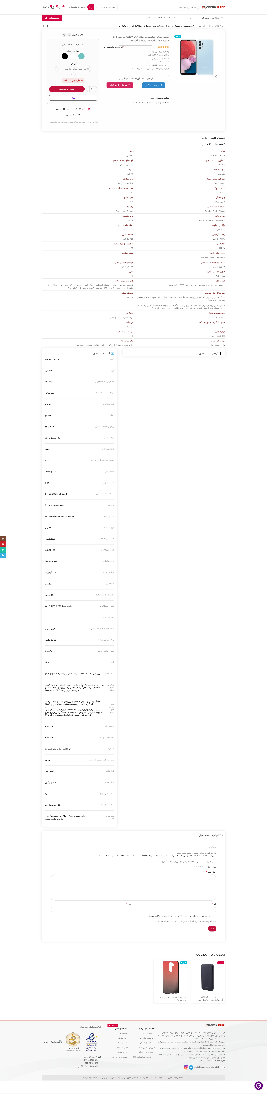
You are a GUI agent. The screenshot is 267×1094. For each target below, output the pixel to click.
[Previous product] (50, 26)
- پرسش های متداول (146, 1052)
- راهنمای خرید (149, 1033)
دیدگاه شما (211, 871)
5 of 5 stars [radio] (194, 867)
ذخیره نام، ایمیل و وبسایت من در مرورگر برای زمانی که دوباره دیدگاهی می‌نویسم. (179, 916)
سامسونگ (149, 102)
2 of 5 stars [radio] (200, 867)
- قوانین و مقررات (147, 1038)
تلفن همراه (201, 26)
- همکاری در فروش (120, 1057)
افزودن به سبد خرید (66, 89)
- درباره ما (124, 1033)
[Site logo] (213, 7)
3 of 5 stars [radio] (198, 867)
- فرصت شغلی (121, 1047)
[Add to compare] (73, 97)
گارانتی (73, 63)
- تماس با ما (123, 1042)
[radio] (81, 56)
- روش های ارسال (147, 1042)
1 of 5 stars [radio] (203, 867)
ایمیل (129, 904)
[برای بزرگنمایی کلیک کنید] (215, 76)
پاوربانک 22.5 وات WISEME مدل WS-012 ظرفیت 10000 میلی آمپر (210, 999)
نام (214, 904)
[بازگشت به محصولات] (46, 26)
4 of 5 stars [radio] (196, 867)
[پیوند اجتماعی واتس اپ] (69, 35)
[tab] (217, 138)
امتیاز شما (211, 867)
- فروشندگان (123, 1038)
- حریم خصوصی (121, 1052)
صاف (72, 75)
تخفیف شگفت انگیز (51, 18)
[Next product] (43, 26)
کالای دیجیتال (213, 26)
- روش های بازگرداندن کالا (144, 1057)
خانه (223, 26)
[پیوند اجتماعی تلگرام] (64, 35)
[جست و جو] (90, 7)
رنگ (78, 51)
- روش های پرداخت (147, 1047)
